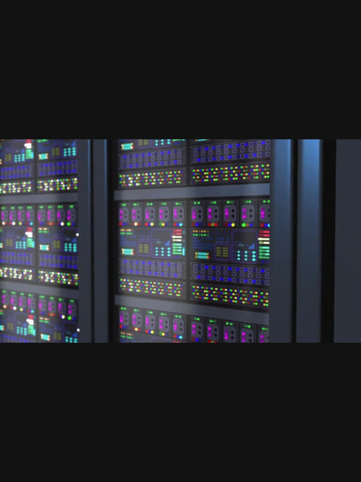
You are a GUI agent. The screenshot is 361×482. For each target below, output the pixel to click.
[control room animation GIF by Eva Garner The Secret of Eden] (180, 241)
